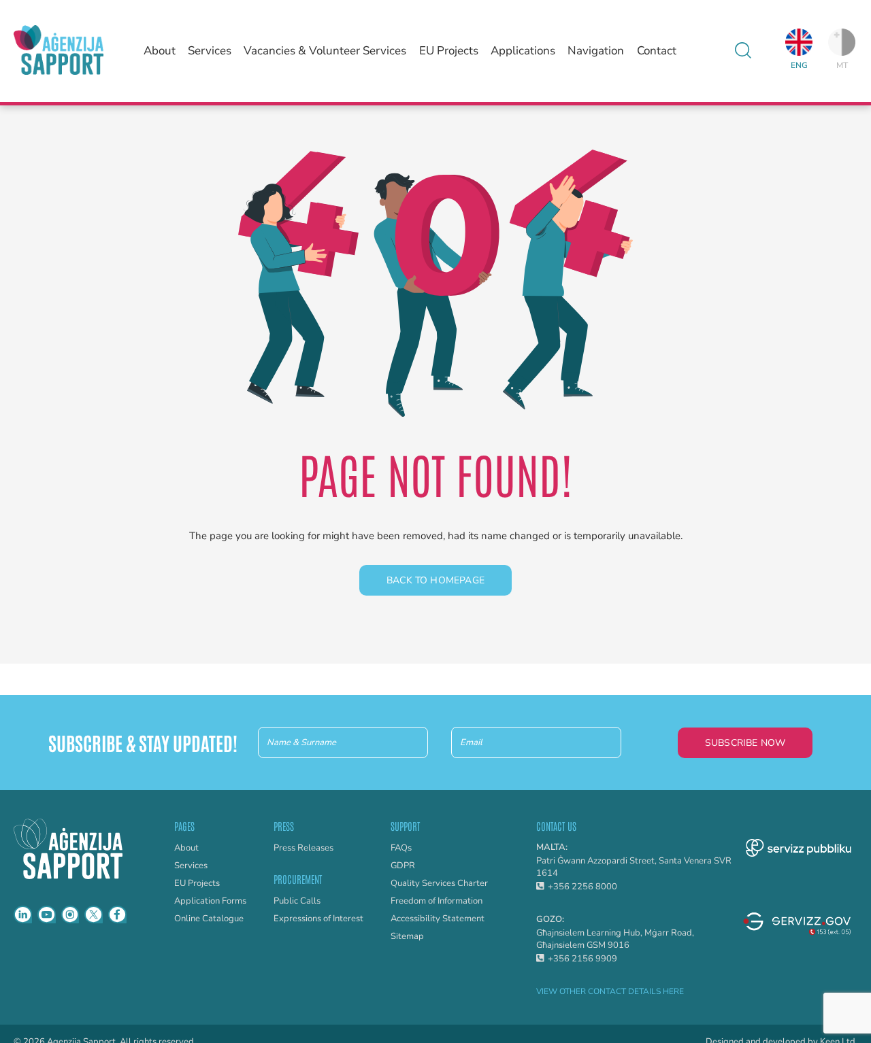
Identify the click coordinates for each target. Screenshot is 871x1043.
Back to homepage (435, 580)
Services (209, 50)
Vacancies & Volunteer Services (325, 50)
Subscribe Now (745, 742)
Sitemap (407, 936)
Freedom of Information (436, 901)
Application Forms (210, 901)
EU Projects (448, 50)
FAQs (401, 848)
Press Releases (303, 848)
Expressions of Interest (318, 918)
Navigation (596, 50)
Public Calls (297, 901)
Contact (656, 50)
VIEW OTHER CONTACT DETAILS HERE (610, 991)
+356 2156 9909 (582, 959)
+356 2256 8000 (582, 886)
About (160, 50)
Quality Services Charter (439, 883)
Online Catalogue (209, 918)
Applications (523, 50)
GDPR (403, 865)
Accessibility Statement (437, 918)
